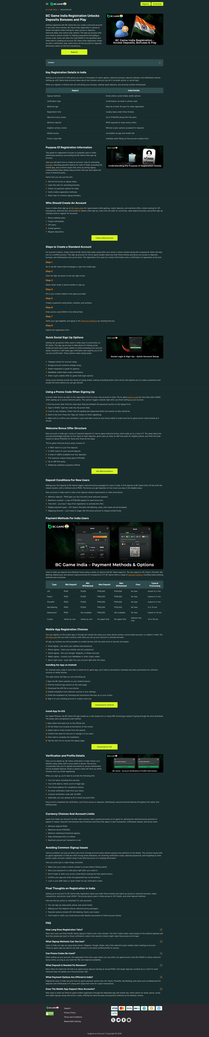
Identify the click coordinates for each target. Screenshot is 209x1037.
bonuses (49, 165)
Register (145, 4)
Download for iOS (104, 747)
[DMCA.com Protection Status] (52, 1014)
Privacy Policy (70, 1013)
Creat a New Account (104, 238)
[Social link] (113, 1020)
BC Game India (51, 10)
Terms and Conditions (73, 1017)
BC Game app (51, 637)
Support (67, 1008)
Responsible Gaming (72, 1021)
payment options (135, 575)
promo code (133, 397)
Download (157, 4)
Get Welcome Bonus (104, 471)
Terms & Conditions (89, 321)
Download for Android (104, 705)
